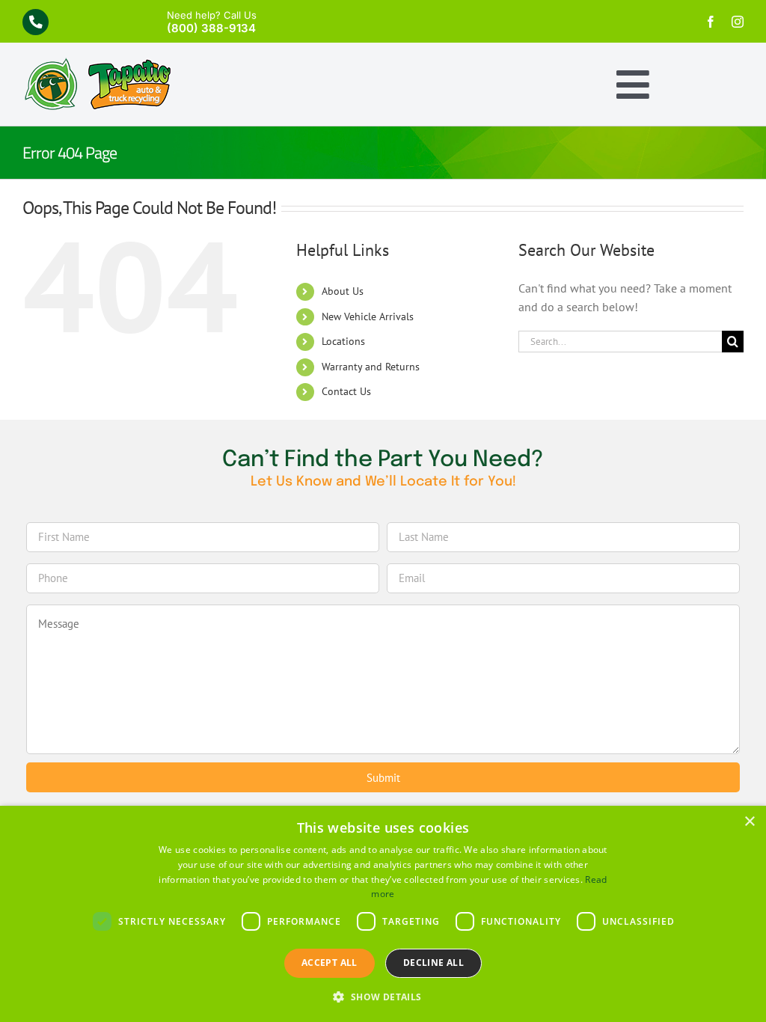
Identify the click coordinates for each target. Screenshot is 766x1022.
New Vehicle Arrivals (368, 316)
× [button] (749, 821)
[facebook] (711, 22)
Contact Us (346, 391)
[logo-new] (97, 63)
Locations (343, 341)
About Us (343, 291)
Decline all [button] (433, 962)
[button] (382, 996)
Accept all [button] (329, 962)
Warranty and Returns (371, 366)
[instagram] (738, 22)
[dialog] (383, 914)
